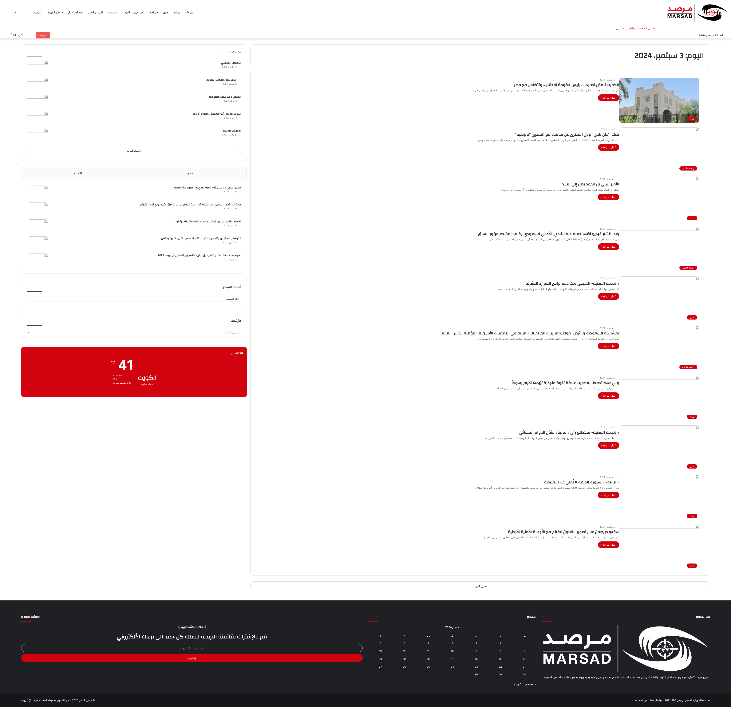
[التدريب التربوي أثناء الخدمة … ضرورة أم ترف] (37, 119)
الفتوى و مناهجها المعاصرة (225, 96)
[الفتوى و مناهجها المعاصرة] (37, 102)
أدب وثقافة (113, 12)
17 (452, 658)
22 (500, 666)
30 (476, 674)
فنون (165, 12)
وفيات (177, 12)
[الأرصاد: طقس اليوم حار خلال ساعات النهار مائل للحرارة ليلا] (37, 226)
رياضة (153, 12)
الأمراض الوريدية (232, 130)
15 (500, 658)
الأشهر (190, 173)
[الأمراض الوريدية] (37, 136)
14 (524, 658)
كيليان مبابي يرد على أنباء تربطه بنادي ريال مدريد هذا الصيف (207, 187)
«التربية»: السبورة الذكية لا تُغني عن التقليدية (581, 482)
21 (524, 666)
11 (428, 651)
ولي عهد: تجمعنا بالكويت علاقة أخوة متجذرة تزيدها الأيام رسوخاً (565, 382)
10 (452, 651)
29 (500, 674)
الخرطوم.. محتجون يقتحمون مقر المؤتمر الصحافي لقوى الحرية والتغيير (200, 238)
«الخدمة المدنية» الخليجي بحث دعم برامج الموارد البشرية (572, 283)
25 (428, 666)
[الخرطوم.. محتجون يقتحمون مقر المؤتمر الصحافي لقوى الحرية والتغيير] (37, 243)
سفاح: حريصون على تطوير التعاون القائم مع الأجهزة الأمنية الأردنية (563, 531)
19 (404, 658)
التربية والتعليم (95, 12)
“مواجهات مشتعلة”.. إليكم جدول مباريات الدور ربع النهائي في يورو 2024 (199, 255)
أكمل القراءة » (608, 97)
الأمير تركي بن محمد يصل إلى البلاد (590, 184)
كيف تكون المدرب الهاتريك (223, 79)
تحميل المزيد (134, 150)
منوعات (189, 12)
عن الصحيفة (641, 700)
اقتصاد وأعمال (75, 12)
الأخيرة (78, 173)
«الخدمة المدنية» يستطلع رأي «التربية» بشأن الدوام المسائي (569, 432)
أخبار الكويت (54, 12)
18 (428, 658)
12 (404, 651)
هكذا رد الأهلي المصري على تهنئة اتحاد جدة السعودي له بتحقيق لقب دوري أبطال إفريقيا (190, 204)
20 (380, 658)
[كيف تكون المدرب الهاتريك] (37, 85)
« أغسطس (530, 683)
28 (524, 674)
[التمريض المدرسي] (37, 68)
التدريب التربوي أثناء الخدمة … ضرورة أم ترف (217, 113)
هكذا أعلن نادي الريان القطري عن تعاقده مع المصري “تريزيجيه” (567, 134)
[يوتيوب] (623, 684)
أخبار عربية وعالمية (134, 12)
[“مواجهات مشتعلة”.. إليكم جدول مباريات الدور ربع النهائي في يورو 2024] (37, 260)
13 (380, 651)
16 (476, 658)
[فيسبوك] (632, 684)
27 (380, 666)
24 (452, 666)
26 (404, 666)
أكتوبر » (518, 683)
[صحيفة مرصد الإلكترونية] (697, 12)
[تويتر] (628, 684)
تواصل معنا (656, 700)
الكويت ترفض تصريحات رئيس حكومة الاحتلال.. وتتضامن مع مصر (566, 84)
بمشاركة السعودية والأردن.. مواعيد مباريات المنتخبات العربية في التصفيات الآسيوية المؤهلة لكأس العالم (530, 333)
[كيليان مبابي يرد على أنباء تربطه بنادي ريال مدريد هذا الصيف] (37, 193)
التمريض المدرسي (231, 63)
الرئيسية (38, 12)
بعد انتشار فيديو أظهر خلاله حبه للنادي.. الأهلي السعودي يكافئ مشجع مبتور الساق (548, 233)
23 (476, 666)
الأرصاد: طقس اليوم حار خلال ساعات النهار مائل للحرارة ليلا (208, 221)
